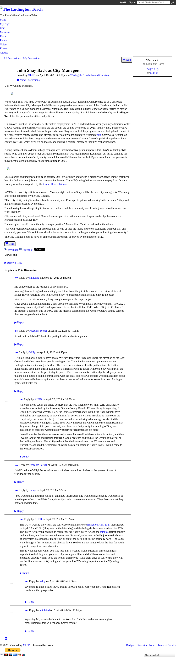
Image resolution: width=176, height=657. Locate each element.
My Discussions (32, 58)
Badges (130, 645)
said (99, 134)
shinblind (34, 277)
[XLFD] (9, 76)
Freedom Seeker (38, 330)
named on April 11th (98, 524)
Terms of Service (167, 645)
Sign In (132, 2)
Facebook (28, 249)
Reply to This (13, 262)
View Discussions (30, 79)
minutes (104, 531)
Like (11, 243)
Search (172, 2)
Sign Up (123, 2)
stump (32, 490)
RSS (6, 638)
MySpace (13, 249)
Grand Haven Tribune (55, 184)
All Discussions (12, 58)
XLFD (31, 75)
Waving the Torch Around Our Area (89, 75)
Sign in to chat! (152, 655)
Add (128, 59)
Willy (32, 352)
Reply (19, 322)
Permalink (16, 277)
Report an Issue (146, 645)
